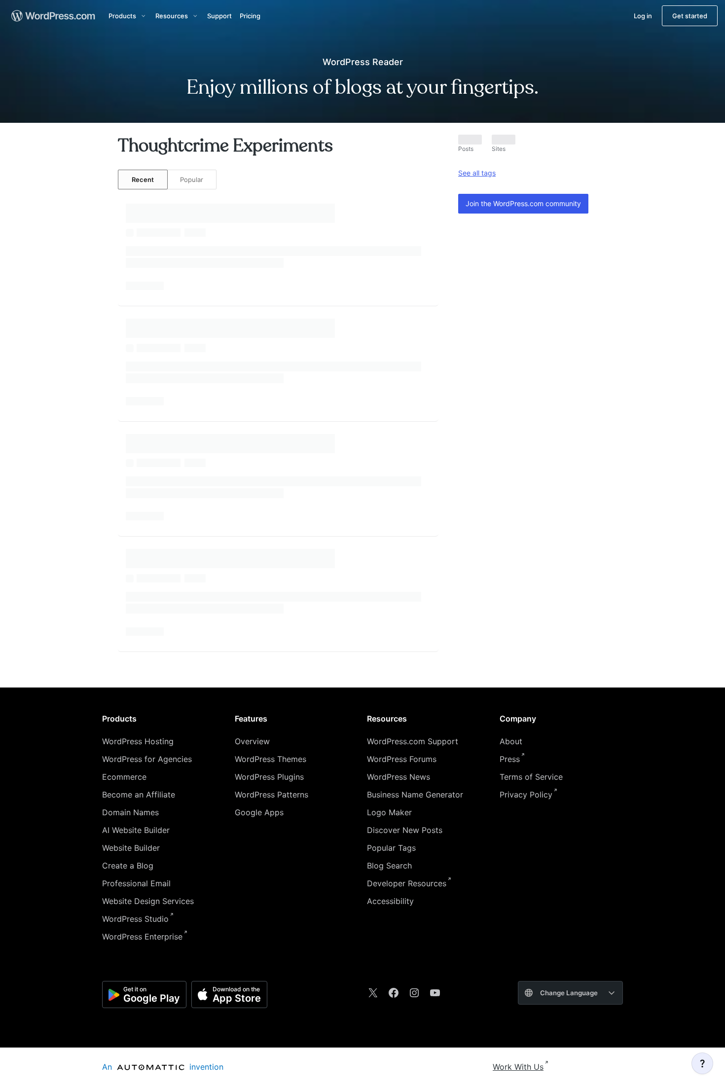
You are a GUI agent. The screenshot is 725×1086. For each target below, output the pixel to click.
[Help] (702, 1063)
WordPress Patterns (271, 794)
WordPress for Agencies (147, 759)
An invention (162, 1067)
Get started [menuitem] (689, 16)
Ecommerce (124, 777)
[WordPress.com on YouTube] (435, 993)
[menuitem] (52, 16)
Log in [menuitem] (643, 16)
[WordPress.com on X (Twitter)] (372, 993)
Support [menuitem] (219, 16)
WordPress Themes (270, 759)
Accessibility (390, 901)
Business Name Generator (415, 794)
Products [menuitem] (122, 16)
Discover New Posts (404, 830)
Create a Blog (127, 865)
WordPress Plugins (269, 777)
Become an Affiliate (138, 794)
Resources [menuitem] (171, 16)
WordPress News (398, 777)
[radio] (142, 179)
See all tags (477, 173)
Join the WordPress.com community (523, 203)
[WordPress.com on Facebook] (393, 993)
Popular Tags (391, 848)
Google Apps (259, 812)
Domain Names (130, 812)
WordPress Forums (401, 759)
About (511, 741)
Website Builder (131, 848)
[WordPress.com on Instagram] (414, 993)
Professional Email (136, 883)
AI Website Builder (136, 830)
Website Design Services (148, 901)
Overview (252, 741)
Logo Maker (389, 812)
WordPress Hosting (138, 741)
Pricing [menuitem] (250, 16)
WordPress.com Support (412, 741)
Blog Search (389, 865)
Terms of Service (531, 777)
